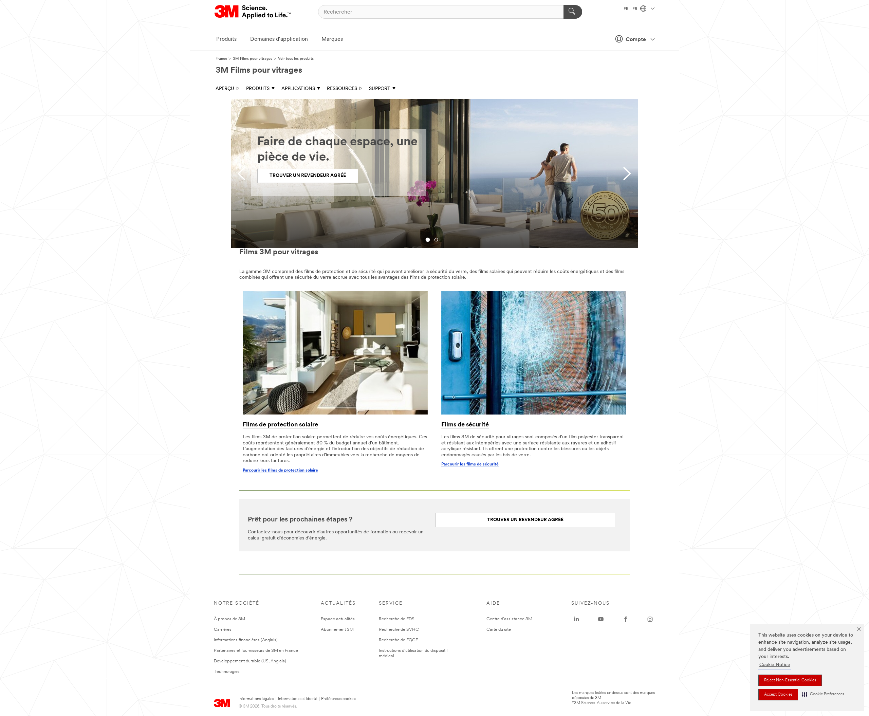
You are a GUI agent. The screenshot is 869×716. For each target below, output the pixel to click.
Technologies (227, 671)
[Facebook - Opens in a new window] (626, 619)
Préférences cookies (338, 699)
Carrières (223, 629)
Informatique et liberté (297, 699)
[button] (823, 694)
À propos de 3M (229, 619)
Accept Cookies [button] (778, 695)
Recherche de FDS (396, 619)
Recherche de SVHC (399, 629)
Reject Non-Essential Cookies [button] (790, 680)
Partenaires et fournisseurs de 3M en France (256, 650)
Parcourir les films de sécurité (470, 464)
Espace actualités (338, 619)
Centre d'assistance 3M (509, 619)
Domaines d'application (279, 39)
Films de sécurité (465, 425)
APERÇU (225, 88)
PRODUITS (258, 88)
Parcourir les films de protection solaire (280, 471)
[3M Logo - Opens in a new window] (253, 12)
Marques (332, 39)
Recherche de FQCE (398, 640)
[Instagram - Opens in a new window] (650, 619)
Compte (635, 39)
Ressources (342, 88)
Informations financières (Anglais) (246, 640)
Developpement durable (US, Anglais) (250, 661)
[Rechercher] (572, 12)
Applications (298, 88)
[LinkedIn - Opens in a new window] (576, 619)
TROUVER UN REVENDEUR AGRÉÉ (308, 175)
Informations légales (256, 699)
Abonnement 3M (337, 629)
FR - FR (631, 9)
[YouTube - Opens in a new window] (601, 619)
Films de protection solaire (280, 425)
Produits (226, 39)
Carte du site (498, 629)
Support (379, 88)
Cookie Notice (774, 664)
